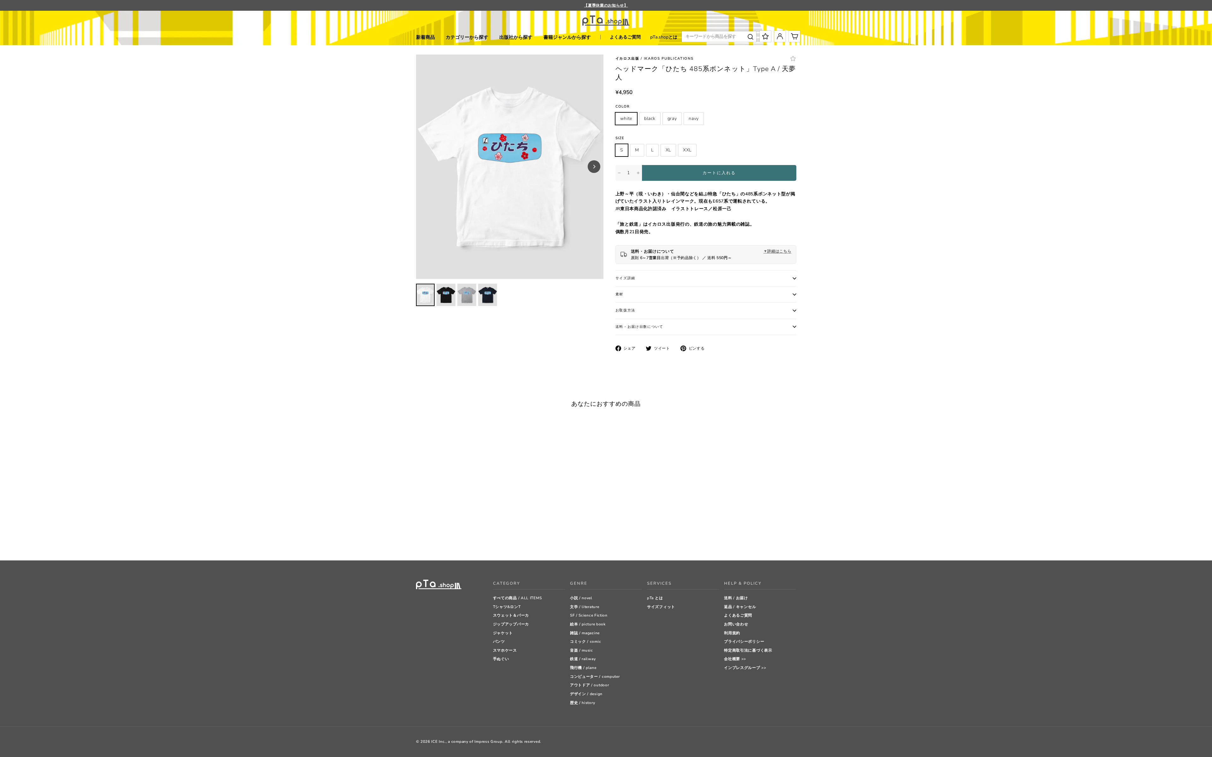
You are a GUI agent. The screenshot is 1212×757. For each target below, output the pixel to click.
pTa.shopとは (663, 37)
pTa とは (655, 597)
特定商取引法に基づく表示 (748, 650)
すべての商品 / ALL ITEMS (517, 597)
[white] (419, 540)
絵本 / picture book (588, 624)
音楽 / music (581, 650)
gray (672, 118)
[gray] (435, 540)
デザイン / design (586, 693)
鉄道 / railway (583, 658)
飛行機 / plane (583, 667)
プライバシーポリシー (744, 641)
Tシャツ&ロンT (507, 606)
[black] (427, 540)
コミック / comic (585, 641)
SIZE (619, 138)
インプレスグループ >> (745, 667)
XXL (687, 150)
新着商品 (425, 37)
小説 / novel (581, 597)
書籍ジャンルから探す (567, 37)
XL (668, 150)
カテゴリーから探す (467, 37)
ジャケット (503, 633)
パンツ (499, 641)
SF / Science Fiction (589, 615)
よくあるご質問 (625, 37)
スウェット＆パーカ (511, 615)
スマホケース (505, 650)
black (650, 118)
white (626, 118)
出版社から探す (515, 37)
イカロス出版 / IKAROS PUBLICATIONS (654, 58)
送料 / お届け (736, 597)
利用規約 (732, 633)
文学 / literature (584, 606)
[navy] (443, 540)
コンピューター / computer (595, 676)
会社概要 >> (735, 658)
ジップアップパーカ (511, 624)
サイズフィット (661, 606)
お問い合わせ (736, 624)
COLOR (622, 106)
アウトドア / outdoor (589, 685)
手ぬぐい (501, 658)
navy (694, 118)
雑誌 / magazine (585, 633)
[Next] (594, 166)
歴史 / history (582, 702)
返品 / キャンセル (740, 606)
